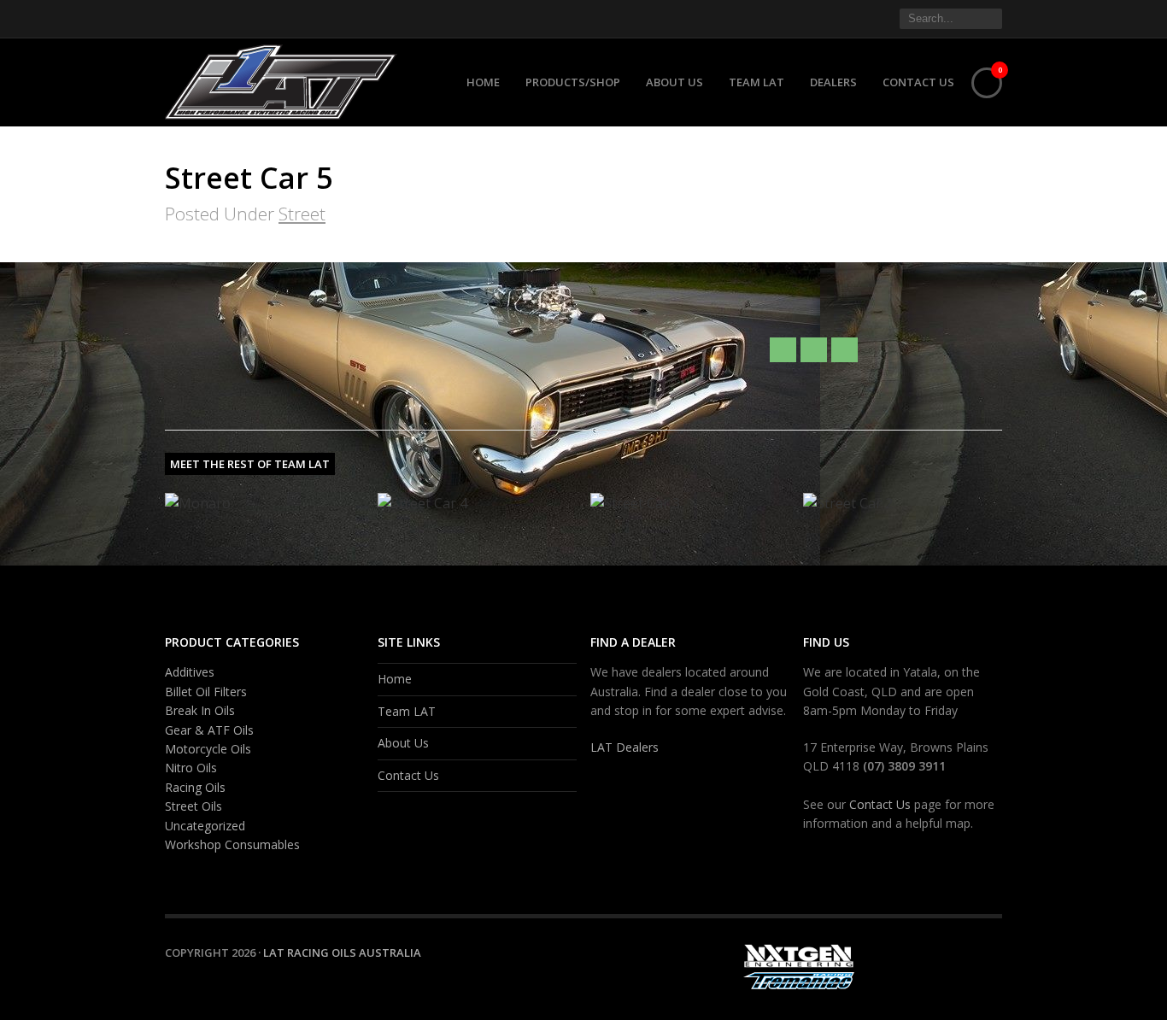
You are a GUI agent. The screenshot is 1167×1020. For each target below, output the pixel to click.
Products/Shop (572, 82)
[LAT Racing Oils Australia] (287, 79)
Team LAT (756, 82)
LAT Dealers (624, 747)
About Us (674, 82)
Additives (189, 672)
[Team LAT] (813, 349)
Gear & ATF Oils (209, 730)
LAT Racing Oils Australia (342, 952)
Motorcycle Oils (208, 749)
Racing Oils (195, 787)
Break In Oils (200, 710)
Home (483, 82)
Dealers (833, 82)
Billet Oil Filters (206, 691)
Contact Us (918, 82)
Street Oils (193, 806)
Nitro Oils (191, 767)
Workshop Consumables (232, 844)
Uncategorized (205, 826)
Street (302, 214)
